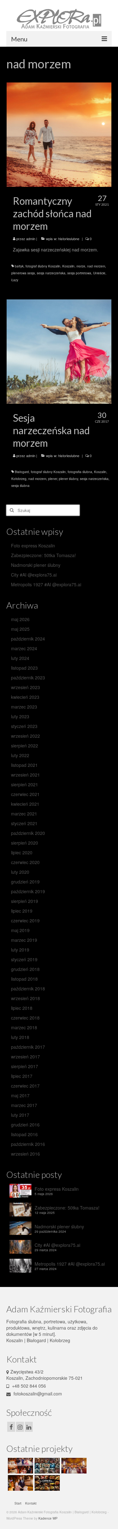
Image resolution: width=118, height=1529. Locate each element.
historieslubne (68, 238)
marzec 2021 (24, 813)
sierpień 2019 (24, 901)
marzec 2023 (24, 707)
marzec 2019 (24, 940)
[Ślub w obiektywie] (19, 1466)
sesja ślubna (20, 485)
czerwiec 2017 (25, 1086)
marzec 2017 (24, 1105)
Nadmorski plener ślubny (35, 565)
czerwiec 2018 (25, 1018)
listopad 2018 (24, 979)
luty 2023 (20, 716)
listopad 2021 (24, 765)
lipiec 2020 (21, 852)
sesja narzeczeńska (51, 273)
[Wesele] (19, 1483)
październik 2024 (28, 638)
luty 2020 (20, 872)
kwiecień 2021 (25, 804)
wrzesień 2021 (25, 775)
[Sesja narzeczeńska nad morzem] (59, 351)
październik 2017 (28, 1047)
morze (80, 266)
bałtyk (19, 266)
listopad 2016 (24, 1134)
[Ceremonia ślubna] (73, 1466)
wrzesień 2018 (25, 998)
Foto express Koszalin (33, 545)
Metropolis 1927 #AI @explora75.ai (46, 584)
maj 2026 (20, 619)
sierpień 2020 (24, 843)
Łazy (14, 280)
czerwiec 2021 (25, 794)
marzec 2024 (24, 648)
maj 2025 (20, 629)
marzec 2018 (24, 1027)
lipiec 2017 (21, 1076)
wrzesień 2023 (25, 687)
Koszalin (68, 266)
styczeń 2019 (24, 959)
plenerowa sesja (23, 273)
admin (30, 238)
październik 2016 (28, 1144)
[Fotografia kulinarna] (46, 1483)
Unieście (99, 273)
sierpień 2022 (24, 745)
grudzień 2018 (25, 969)
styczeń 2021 (24, 823)
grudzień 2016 (25, 1124)
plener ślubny (68, 479)
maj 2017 (20, 1095)
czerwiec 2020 (25, 862)
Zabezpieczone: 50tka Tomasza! (43, 555)
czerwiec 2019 (25, 920)
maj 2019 (20, 930)
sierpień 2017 (24, 1066)
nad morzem (96, 266)
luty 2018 (20, 1037)
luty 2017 (20, 1115)
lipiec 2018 (21, 1008)
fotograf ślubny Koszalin (42, 266)
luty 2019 (20, 949)
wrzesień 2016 (25, 1154)
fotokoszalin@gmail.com (37, 1393)
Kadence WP (48, 1518)
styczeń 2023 (24, 726)
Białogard (22, 472)
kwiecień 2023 (25, 697)
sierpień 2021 (24, 784)
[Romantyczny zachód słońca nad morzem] (59, 134)
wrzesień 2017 (25, 1056)
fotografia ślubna (80, 472)
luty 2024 (20, 658)
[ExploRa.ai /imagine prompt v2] (46, 1466)
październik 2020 (28, 833)
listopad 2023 (24, 668)
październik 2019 (28, 891)
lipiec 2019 (21, 911)
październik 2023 (28, 677)
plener (52, 479)
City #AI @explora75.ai (34, 575)
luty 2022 (20, 755)
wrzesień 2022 (25, 736)
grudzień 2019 (25, 881)
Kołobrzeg (18, 479)
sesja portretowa (79, 273)
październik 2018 (28, 988)
